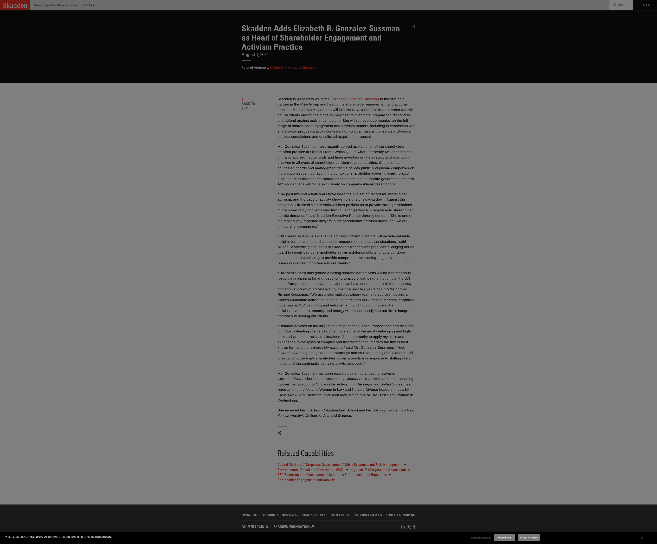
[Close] (642, 538)
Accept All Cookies (529, 537)
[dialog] (328, 538)
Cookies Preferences (481, 537)
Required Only (504, 537)
